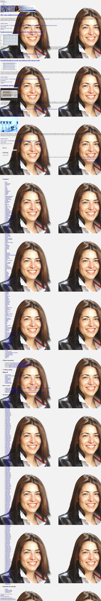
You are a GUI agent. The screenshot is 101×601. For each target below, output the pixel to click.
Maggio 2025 (7, 408)
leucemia (6, 265)
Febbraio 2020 (8, 472)
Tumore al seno (8, 340)
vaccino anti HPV (8, 351)
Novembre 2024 (8, 415)
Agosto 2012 (7, 565)
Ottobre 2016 (7, 512)
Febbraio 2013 (8, 558)
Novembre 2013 (8, 549)
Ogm (6, 288)
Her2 (6, 249)
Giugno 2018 (7, 491)
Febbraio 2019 (8, 483)
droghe (6, 231)
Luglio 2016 (7, 515)
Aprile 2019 (7, 482)
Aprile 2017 (7, 506)
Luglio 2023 (7, 430)
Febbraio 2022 (8, 447)
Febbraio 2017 (8, 508)
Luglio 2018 (7, 490)
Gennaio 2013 (7, 559)
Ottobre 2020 (7, 464)
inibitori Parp (7, 252)
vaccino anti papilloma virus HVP (11, 352)
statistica (6, 321)
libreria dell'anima (8, 268)
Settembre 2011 (8, 576)
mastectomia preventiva (9, 279)
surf (6, 324)
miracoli (6, 286)
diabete (6, 226)
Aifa (12, 53)
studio (6, 323)
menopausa (7, 282)
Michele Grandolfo (35, 109)
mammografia (7, 277)
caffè (6, 205)
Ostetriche (7, 292)
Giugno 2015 (7, 529)
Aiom (6, 186)
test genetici (7, 330)
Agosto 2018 (7, 489)
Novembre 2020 (8, 463)
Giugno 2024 (7, 419)
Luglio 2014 (7, 541)
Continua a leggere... (4, 23)
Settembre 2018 (8, 488)
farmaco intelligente (8, 239)
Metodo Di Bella (8, 285)
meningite (6, 109)
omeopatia (7, 289)
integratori (7, 256)
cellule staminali (8, 210)
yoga (6, 357)
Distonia (6, 228)
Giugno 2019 (7, 480)
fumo (6, 243)
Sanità (6, 310)
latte (6, 261)
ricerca (6, 305)
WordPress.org (8, 592)
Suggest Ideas (7, 378)
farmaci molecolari (8, 238)
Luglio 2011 (7, 578)
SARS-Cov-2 (7, 311)
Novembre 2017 (8, 499)
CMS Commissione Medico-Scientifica (32, 25)
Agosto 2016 (7, 514)
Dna (6, 229)
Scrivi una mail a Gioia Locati (94, 161)
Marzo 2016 (7, 520)
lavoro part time (8, 262)
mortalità (6, 287)
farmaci (6, 237)
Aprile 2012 (7, 569)
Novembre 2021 (8, 450)
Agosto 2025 (7, 406)
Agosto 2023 (7, 429)
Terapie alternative (8, 327)
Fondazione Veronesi (9, 242)
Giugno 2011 (7, 579)
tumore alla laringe (8, 342)
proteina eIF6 (7, 301)
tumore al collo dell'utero (9, 335)
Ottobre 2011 (7, 575)
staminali (6, 320)
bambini (6, 200)
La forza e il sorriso (8, 260)
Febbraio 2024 (8, 423)
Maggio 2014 (7, 543)
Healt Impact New (13, 140)
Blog (4, 3)
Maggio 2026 (7, 400)
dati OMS (7, 225)
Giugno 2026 (7, 399)
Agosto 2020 (7, 466)
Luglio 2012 (7, 566)
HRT (6, 251)
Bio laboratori (7, 201)
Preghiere (7, 298)
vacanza (6, 348)
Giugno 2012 (7, 567)
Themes (6, 380)
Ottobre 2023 (7, 427)
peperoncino (7, 295)
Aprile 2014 (7, 544)
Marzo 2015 (7, 532)
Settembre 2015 (8, 526)
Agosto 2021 (7, 453)
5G (5, 181)
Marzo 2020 (7, 471)
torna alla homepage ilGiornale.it (6, 597)
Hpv (6, 250)
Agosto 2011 (7, 577)
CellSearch (7, 209)
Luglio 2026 (7, 398)
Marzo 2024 (7, 422)
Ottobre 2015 (7, 525)
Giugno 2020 (7, 468)
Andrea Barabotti (21, 25)
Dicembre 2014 (8, 535)
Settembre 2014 (8, 538)
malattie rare (7, 276)
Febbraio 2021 (8, 460)
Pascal (6, 294)
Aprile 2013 (7, 556)
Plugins (6, 376)
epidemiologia (7, 232)
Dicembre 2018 (8, 485)
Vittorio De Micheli (61, 109)
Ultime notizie (8, 369)
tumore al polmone (8, 338)
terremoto (7, 329)
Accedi (6, 589)
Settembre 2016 (8, 513)
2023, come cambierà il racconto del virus (12, 15)
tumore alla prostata (8, 343)
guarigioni (7, 247)
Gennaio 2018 (7, 496)
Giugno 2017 (7, 504)
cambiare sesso (8, 206)
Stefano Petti (36, 78)
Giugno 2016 (7, 516)
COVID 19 (6, 78)
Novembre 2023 (8, 426)
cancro (6, 207)
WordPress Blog (8, 382)
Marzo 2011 (7, 583)
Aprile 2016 (7, 518)
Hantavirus (7, 248)
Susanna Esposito (54, 109)
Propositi (6, 300)
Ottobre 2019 (7, 476)
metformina (7, 284)
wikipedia (7, 356)
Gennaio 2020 (7, 473)
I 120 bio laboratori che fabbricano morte (12, 390)
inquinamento (7, 253)
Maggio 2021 (7, 457)
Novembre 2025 (8, 404)
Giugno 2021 (7, 455)
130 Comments (3, 142)
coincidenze (7, 214)
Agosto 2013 (7, 552)
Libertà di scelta (8, 267)
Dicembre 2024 (8, 413)
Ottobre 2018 (7, 487)
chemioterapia (7, 211)
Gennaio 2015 (7, 534)
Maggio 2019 (7, 481)
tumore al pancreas (8, 337)
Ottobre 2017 (7, 500)
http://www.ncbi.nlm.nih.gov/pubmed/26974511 (14, 375)
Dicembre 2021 (8, 449)
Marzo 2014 (7, 545)
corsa (6, 221)
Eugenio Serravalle (13, 109)
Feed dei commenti (8, 591)
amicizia (6, 193)
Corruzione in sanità (9, 220)
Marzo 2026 (7, 402)
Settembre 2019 (8, 478)
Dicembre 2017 (8, 497)
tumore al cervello (8, 334)
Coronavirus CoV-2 (8, 219)
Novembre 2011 (8, 574)
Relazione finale (8, 377)
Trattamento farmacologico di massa (11, 332)
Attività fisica (7, 198)
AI (5, 185)
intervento (7, 257)
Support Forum (8, 379)
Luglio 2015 (7, 528)
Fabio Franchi (23, 53)
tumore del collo (8, 345)
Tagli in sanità (7, 325)
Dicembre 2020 (8, 462)
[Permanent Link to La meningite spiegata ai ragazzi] (9, 100)
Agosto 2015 (7, 527)
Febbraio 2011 (7, 584)
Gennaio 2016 (7, 522)
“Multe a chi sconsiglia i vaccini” (10, 115)
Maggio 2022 (7, 444)
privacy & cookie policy (4, 596)
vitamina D (7, 355)
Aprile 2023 (7, 432)
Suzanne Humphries (28, 140)
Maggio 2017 (7, 505)
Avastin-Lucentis (8, 199)
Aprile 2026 (7, 401)
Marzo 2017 (7, 507)
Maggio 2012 (7, 568)
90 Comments (3, 55)
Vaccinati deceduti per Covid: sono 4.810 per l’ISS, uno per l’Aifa (20, 60)
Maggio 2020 (7, 469)
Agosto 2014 (7, 539)
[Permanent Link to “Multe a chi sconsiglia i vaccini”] (9, 131)
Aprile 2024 (7, 421)
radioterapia (7, 304)
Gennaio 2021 (7, 461)
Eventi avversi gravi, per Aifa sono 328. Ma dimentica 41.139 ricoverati (21, 32)
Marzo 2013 (7, 557)
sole (6, 316)
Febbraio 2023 (8, 434)
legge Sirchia (7, 263)
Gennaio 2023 (7, 436)
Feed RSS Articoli (3, 598)
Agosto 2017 (7, 502)
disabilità (6, 227)
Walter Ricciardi (40, 140)
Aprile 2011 (7, 581)
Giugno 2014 (7, 542)
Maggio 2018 (7, 492)
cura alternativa (8, 224)
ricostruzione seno (8, 307)
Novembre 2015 (8, 524)
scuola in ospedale (8, 315)
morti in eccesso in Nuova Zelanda (26, 78)
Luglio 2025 (7, 407)
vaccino (5, 140)
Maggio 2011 (7, 580)
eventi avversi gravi (17, 53)
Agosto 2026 (7, 397)
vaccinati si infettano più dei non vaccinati (49, 25)
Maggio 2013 (7, 555)
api (5, 195)
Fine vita (6, 241)
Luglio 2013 (7, 553)
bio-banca (7, 202)
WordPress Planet (8, 383)
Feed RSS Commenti (11, 598)
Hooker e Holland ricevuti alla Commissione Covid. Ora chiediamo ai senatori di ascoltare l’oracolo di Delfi (25, 392)
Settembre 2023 (8, 428)
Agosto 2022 (7, 441)
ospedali (6, 291)
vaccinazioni (6, 25)
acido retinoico (8, 183)
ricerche (6, 306)
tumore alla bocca (8, 341)
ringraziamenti (7, 309)
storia (6, 322)
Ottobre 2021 (7, 451)
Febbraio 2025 (8, 411)
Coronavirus (7, 218)
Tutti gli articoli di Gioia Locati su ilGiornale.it (91, 159)
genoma (6, 244)
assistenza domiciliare (9, 196)
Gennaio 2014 (7, 547)
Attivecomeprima (8, 197)
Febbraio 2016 (8, 521)
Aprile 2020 (7, 470)
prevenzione (7, 299)
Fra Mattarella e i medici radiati (11, 389)
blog (6, 203)
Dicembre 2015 (8, 523)
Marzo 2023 (7, 433)
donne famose (7, 230)
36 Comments (3, 80)
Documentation (8, 374)
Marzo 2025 (7, 410)
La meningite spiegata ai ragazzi (10, 85)
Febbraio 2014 (8, 546)
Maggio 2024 (7, 420)
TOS (6, 331)
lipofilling (7, 272)
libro (6, 269)
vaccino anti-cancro (8, 353)
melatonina (7, 280)
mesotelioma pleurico (9, 283)
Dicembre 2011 (8, 573)
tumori (6, 347)
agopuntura (7, 184)
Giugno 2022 (7, 443)
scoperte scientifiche (9, 313)
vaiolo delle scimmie (9, 354)
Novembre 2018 (8, 486)
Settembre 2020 (8, 465)
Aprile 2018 (7, 493)
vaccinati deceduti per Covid (44, 78)
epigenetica (7, 234)
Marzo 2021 (7, 459)
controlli (6, 217)
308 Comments (3, 26)
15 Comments (3, 110)
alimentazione (7, 190)
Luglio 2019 (7, 479)
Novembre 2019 (8, 475)
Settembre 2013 (8, 551)
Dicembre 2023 (8, 425)
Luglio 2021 (7, 454)
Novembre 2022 (8, 438)
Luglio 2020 (7, 467)
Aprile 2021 (7, 458)
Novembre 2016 (8, 511)
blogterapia (7, 204)
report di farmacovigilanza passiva (34, 53)
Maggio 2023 (7, 431)
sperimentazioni (8, 319)
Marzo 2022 (7, 446)
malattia (6, 274)
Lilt (5, 270)
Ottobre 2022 (7, 439)
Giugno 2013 (7, 554)
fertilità (6, 240)
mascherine (7, 278)
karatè (6, 259)
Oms (6, 290)
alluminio (7, 192)
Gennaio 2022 (7, 448)
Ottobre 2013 (7, 550)
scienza (6, 312)
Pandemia (7, 293)
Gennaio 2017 (7, 509)
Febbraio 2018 (8, 495)
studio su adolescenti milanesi (44, 109)
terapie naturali (8, 328)
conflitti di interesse (8, 215)
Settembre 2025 (8, 405)
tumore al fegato (8, 336)
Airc (6, 187)
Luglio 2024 (7, 418)
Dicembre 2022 (8, 437)
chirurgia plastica (8, 213)
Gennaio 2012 (7, 572)
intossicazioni (7, 258)
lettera (6, 264)
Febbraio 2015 (8, 533)
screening (7, 314)
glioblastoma (7, 245)
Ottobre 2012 (7, 563)
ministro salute (21, 140)
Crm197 (6, 223)
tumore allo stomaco (9, 344)
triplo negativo (7, 333)
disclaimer (2, 595)
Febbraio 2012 (8, 571)
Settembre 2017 (8, 501)
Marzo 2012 (7, 570)
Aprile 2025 (7, 409)
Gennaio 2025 (7, 412)
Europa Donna (8, 236)
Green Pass (7, 246)
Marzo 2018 (7, 494)
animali (6, 194)
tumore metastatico (8, 346)
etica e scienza (7, 235)
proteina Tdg (7, 302)
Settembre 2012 (8, 564)
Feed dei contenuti (8, 590)
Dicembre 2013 (8, 548)
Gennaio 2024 (7, 424)
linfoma (6, 271)
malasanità (7, 273)
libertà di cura (7, 266)
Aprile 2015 (7, 531)
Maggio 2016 (7, 517)
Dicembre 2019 (8, 474)
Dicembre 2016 (8, 510)
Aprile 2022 (7, 445)
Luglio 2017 (7, 503)
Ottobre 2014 (7, 537)
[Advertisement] (11, 170)
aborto (6, 182)
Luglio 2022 (7, 442)
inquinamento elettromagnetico (10, 255)
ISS (40, 25)
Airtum (6, 188)
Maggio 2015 (7, 530)
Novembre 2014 (8, 536)
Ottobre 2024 (7, 416)
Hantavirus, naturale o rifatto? (10, 391)
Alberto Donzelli (14, 25)
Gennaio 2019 (7, 484)
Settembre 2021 (8, 452)
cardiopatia (7, 208)
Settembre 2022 (8, 440)
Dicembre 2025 (8, 403)
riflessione (7, 308)
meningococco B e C (27, 109)
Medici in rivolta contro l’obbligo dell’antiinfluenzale (22, 362)
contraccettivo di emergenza (10, 216)
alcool (6, 189)
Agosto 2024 (7, 417)
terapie (6, 326)
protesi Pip (7, 303)
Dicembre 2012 (8, 560)
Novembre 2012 (8, 562)
